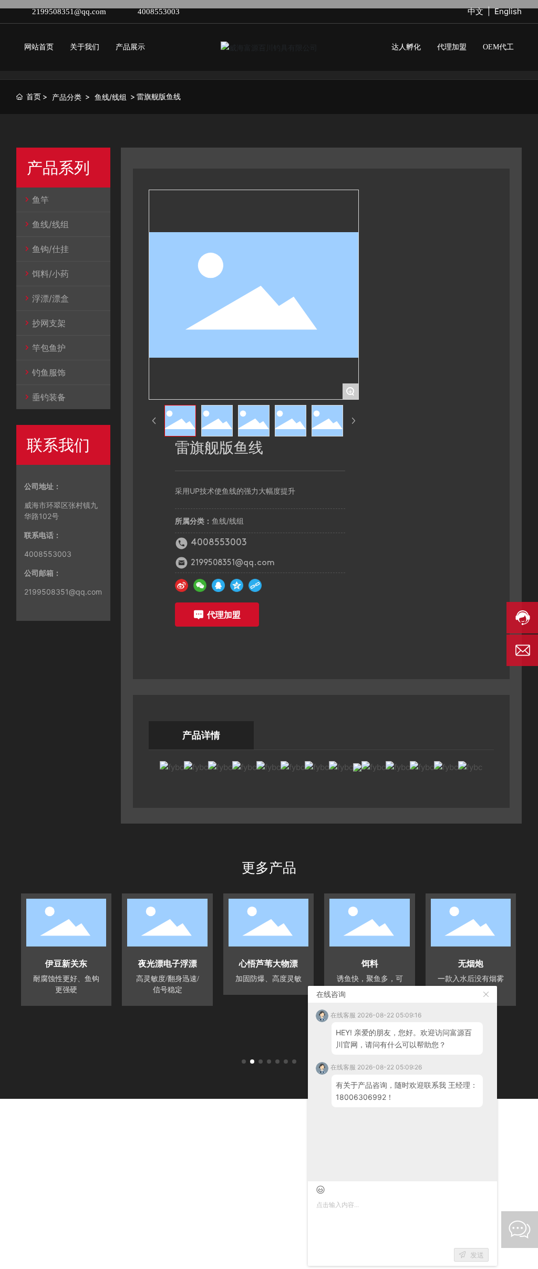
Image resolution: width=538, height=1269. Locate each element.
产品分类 (66, 96)
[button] (244, 1061)
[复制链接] (255, 585)
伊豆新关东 (66, 963)
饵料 (369, 963)
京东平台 (81, 1189)
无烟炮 (470, 963)
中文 (475, 11)
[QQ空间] (236, 585)
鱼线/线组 (111, 96)
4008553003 (159, 11)
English (508, 11)
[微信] (199, 585)
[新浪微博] (181, 585)
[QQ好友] (218, 585)
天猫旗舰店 (206, 1189)
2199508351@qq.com (69, 11)
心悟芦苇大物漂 (268, 963)
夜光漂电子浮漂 (167, 963)
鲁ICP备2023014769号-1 (155, 1242)
